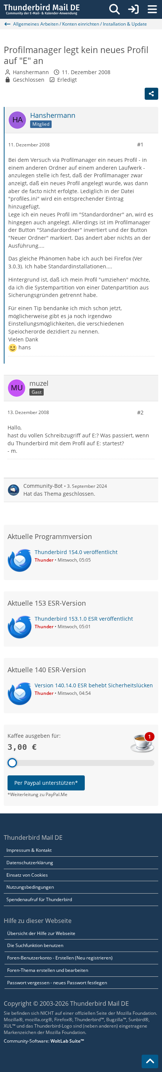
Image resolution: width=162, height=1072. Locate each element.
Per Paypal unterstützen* (46, 782)
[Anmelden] (133, 9)
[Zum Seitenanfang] (150, 1061)
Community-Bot (43, 485)
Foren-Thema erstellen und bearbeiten (47, 970)
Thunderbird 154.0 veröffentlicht (76, 552)
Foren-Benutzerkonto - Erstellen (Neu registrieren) (60, 958)
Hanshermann (31, 72)
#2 (140, 412)
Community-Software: (44, 1041)
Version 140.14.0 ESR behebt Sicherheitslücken (94, 685)
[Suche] (114, 9)
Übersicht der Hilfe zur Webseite (41, 933)
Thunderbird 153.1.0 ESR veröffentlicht (84, 618)
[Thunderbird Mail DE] (41, 9)
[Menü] (152, 9)
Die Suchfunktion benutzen (35, 945)
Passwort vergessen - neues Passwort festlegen (57, 982)
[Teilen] (151, 94)
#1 (140, 144)
